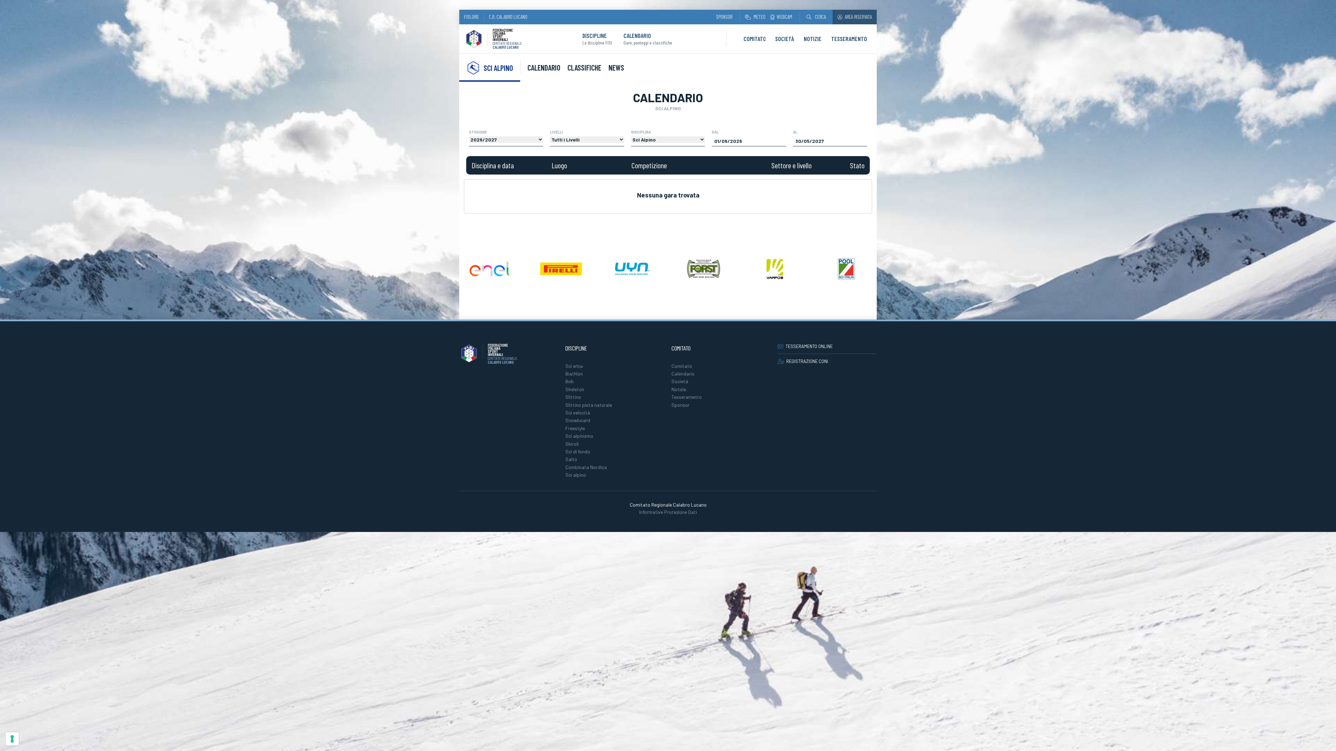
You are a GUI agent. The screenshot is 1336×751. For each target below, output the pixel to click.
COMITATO (754, 38)
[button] (816, 17)
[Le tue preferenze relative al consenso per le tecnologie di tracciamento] (12, 738)
